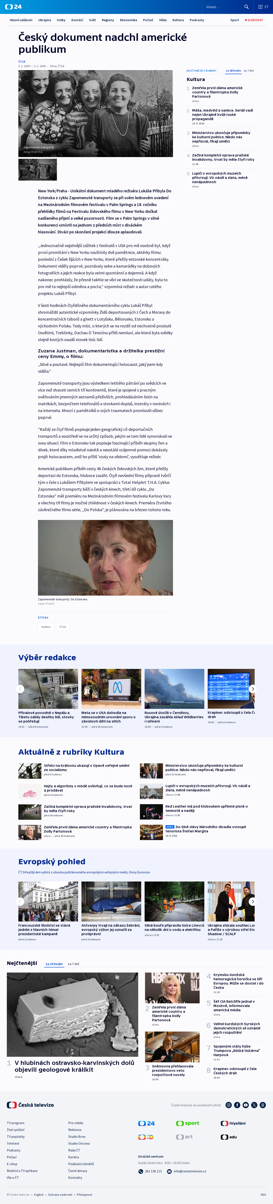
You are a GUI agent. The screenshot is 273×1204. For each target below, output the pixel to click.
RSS (263, 1195)
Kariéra (73, 1157)
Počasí (148, 20)
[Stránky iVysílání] (233, 1123)
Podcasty (197, 20)
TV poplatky (16, 1136)
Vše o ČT (13, 1177)
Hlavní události (21, 20)
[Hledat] (246, 7)
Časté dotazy (77, 1171)
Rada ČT (74, 1150)
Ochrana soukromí (60, 1195)
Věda (163, 20)
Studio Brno (77, 1136)
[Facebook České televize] (237, 1105)
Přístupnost (84, 1195)
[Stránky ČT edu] (229, 1137)
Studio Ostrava (79, 1143)
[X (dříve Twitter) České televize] (254, 1105)
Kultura (178, 20)
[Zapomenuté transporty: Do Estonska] (105, 558)
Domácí (77, 20)
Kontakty (75, 1177)
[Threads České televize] (262, 1105)
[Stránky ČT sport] (187, 1123)
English (38, 1195)
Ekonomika (128, 20)
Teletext (13, 1143)
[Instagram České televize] (228, 1105)
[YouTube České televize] (245, 1105)
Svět (92, 20)
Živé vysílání (15, 1129)
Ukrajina (44, 20)
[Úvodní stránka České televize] (31, 1105)
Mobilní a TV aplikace (22, 1171)
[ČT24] (13, 6)
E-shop (12, 1164)
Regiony (108, 20)
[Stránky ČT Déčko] (145, 1137)
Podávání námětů (81, 1164)
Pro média (75, 1123)
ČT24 (21, 61)
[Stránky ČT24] (146, 1123)
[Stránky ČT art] (184, 1137)
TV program (15, 1123)
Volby (61, 20)
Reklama (74, 1129)
